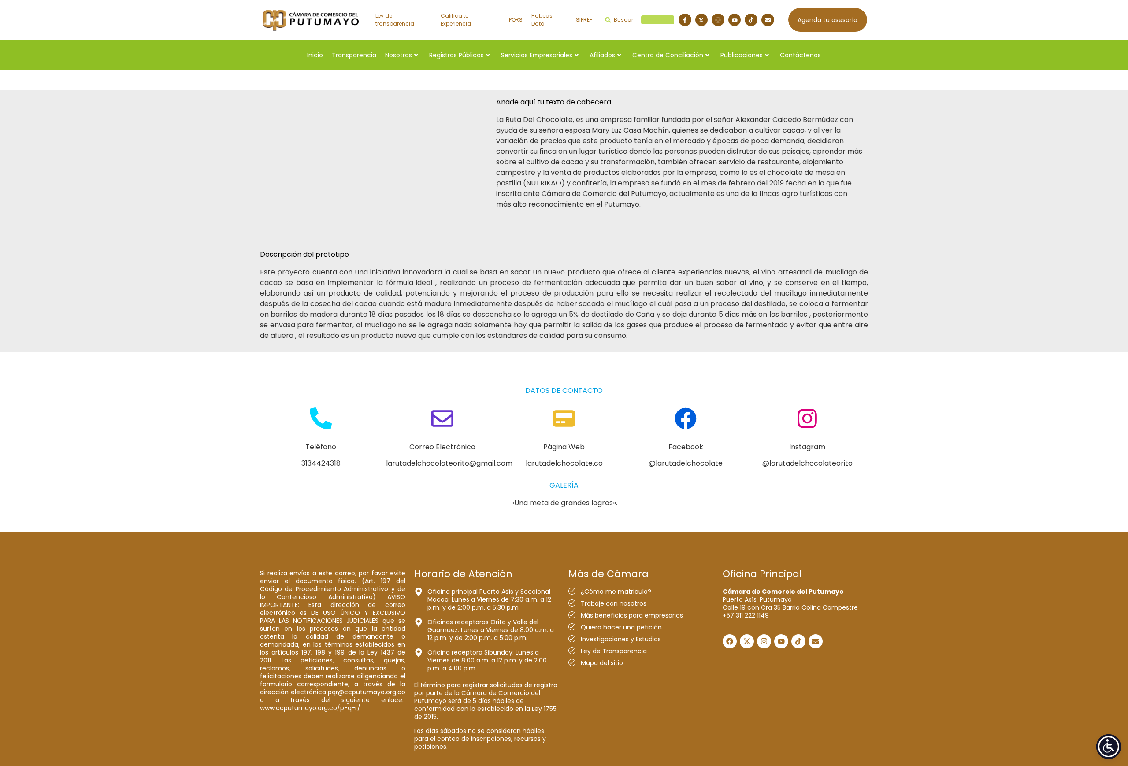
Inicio (315, 55)
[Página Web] (564, 420)
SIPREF (584, 19)
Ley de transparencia (394, 19)
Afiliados (602, 55)
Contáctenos (800, 55)
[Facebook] (686, 420)
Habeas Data (542, 19)
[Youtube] (734, 20)
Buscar (643, 19)
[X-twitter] (701, 20)
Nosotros (398, 55)
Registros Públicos (456, 55)
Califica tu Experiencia (456, 19)
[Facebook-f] (685, 20)
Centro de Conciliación (667, 55)
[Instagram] (718, 20)
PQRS (516, 19)
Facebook (685, 447)
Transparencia (354, 55)
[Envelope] (767, 20)
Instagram (807, 447)
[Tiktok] (751, 20)
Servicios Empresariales (536, 55)
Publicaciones (741, 55)
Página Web (564, 447)
